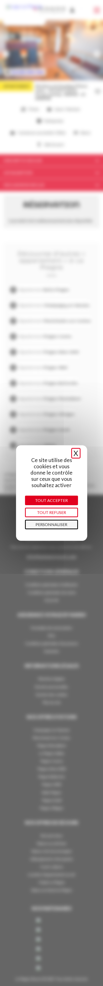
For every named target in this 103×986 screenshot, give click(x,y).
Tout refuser (51, 512)
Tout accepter (51, 500)
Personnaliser (51, 524)
